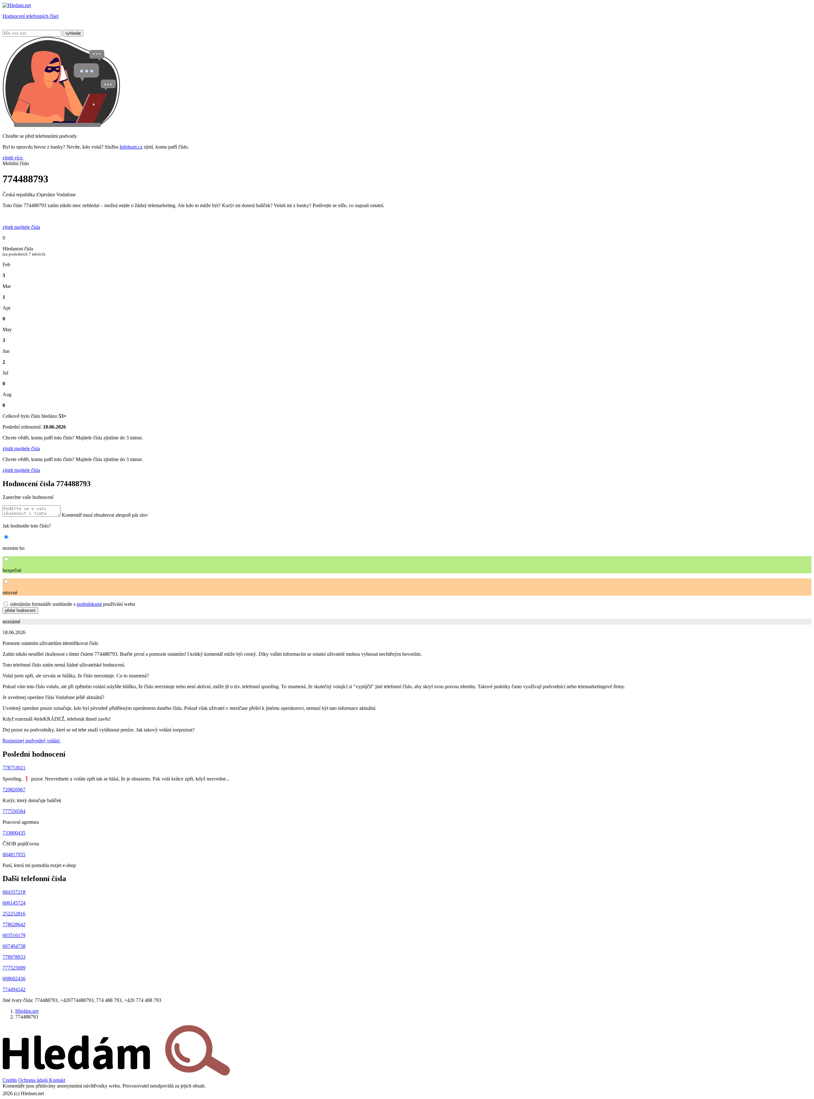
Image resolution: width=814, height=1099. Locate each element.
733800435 (14, 833)
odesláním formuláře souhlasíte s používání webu (72, 604)
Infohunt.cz (131, 147)
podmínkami (89, 604)
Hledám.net (26, 1011)
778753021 (14, 767)
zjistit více (13, 157)
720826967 (14, 789)
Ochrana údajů (33, 1080)
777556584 (14, 811)
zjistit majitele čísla (21, 448)
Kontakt (57, 1080)
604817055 (14, 854)
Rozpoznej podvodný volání (32, 740)
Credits (10, 1080)
